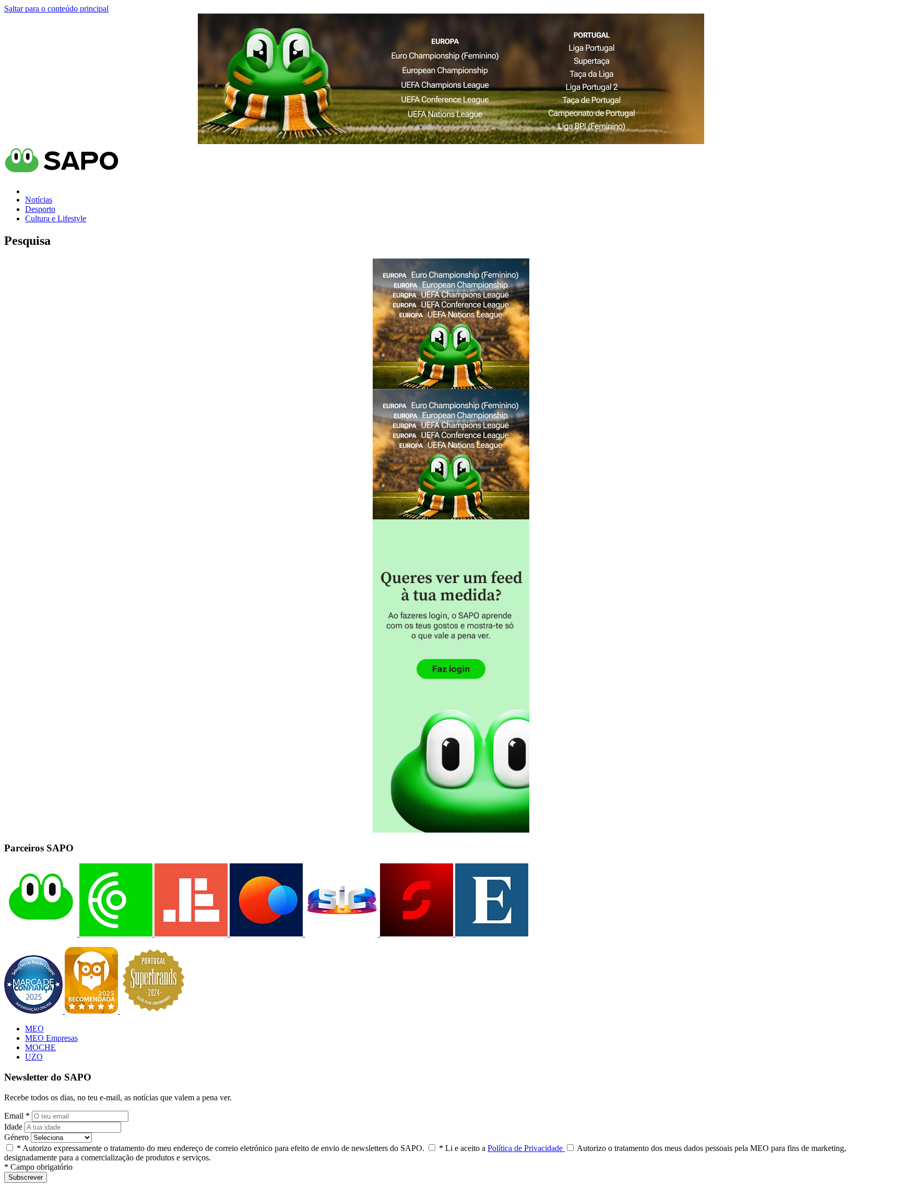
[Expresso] (490, 933)
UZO (34, 1056)
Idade (13, 1126)
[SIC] (340, 933)
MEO (34, 1028)
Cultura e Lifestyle (55, 218)
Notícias (38, 199)
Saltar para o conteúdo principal (56, 8)
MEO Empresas (51, 1038)
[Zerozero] (265, 933)
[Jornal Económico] (190, 933)
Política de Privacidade (526, 1148)
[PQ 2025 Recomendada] (92, 1010)
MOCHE (40, 1047)
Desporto (40, 209)
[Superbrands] (153, 1010)
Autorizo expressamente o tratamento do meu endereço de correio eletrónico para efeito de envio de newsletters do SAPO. (220, 1148)
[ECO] (114, 933)
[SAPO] (40, 933)
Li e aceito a (502, 1148)
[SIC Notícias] (415, 933)
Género (16, 1137)
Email (17, 1115)
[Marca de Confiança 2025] (34, 1010)
